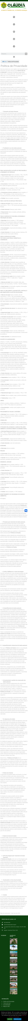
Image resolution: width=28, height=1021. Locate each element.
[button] (14, 57)
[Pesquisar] (26, 54)
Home (5, 61)
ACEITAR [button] (10, 1019)
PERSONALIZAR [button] (17, 1019)
